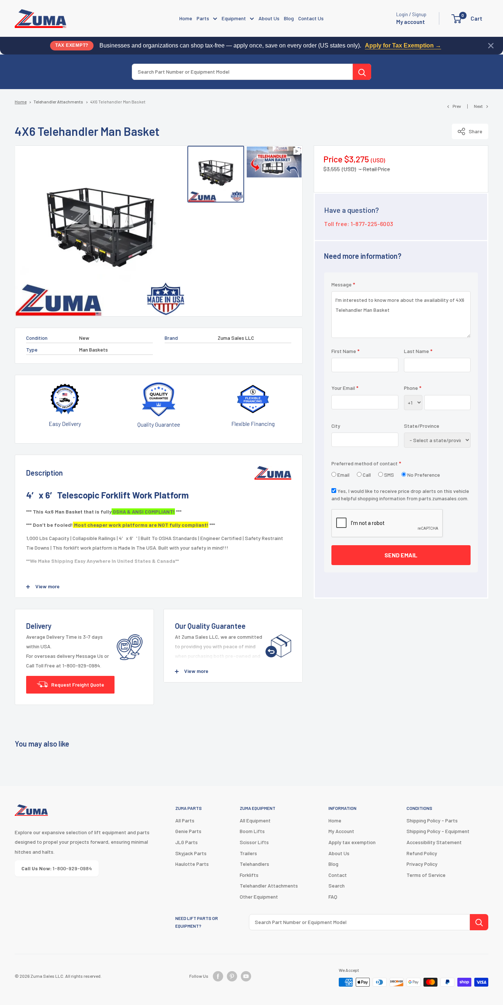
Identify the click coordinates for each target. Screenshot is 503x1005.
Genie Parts (188, 831)
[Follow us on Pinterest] (232, 976)
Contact (337, 875)
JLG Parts (186, 842)
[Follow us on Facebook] (218, 976)
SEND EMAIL (401, 554)
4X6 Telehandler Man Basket (117, 101)
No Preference (423, 475)
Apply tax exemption (352, 842)
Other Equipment (259, 896)
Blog (289, 18)
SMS (388, 475)
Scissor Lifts (254, 842)
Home (185, 18)
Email (342, 475)
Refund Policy (422, 853)
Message (343, 284)
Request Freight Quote (77, 684)
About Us (268, 18)
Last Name (418, 351)
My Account (341, 831)
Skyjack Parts (191, 853)
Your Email (344, 388)
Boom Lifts (252, 831)
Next (478, 106)
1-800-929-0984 (56, 868)
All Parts (184, 820)
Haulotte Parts (192, 864)
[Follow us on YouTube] (246, 976)
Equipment (234, 18)
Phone (412, 388)
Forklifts (249, 875)
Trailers (248, 853)
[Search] (362, 72)
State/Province (421, 425)
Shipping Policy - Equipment (438, 831)
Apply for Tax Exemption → (403, 45)
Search (336, 885)
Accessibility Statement (434, 842)
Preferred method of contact (366, 463)
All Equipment (255, 820)
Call (366, 475)
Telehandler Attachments (58, 101)
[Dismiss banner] (490, 45)
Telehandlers (254, 864)
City (335, 425)
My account (410, 21)
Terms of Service (426, 875)
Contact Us (311, 18)
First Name (345, 351)
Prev (457, 106)
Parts (203, 18)
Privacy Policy (422, 864)
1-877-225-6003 (372, 223)
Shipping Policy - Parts (432, 820)
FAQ (332, 896)
